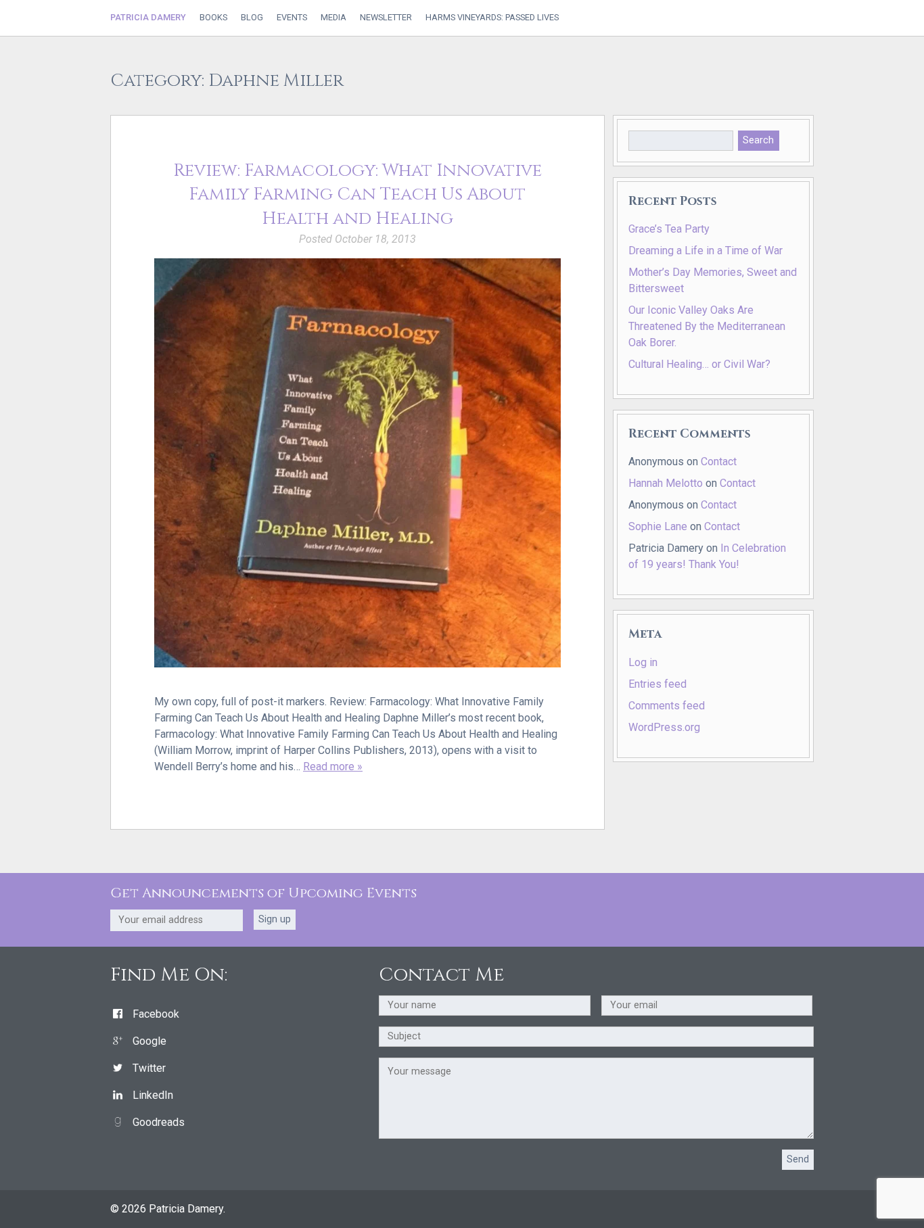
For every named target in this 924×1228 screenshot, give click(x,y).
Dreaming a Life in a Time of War (705, 250)
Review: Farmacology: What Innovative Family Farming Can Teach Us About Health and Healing (357, 195)
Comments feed (666, 705)
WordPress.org (664, 727)
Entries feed (657, 684)
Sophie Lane (657, 526)
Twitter (149, 1068)
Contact (719, 461)
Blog (252, 18)
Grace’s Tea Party (669, 228)
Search (758, 140)
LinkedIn (153, 1095)
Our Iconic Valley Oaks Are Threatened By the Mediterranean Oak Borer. (706, 326)
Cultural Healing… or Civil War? (699, 364)
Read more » (333, 766)
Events (292, 18)
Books (213, 18)
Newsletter (386, 18)
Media (333, 18)
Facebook (156, 1014)
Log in (642, 662)
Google (149, 1041)
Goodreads (159, 1122)
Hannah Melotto (665, 483)
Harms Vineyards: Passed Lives (492, 18)
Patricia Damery (148, 17)
